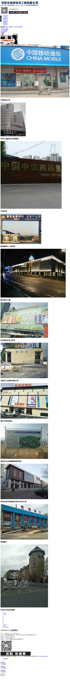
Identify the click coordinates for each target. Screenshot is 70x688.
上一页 (5, 614)
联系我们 (5, 24)
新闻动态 (5, 22)
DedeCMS (45, 656)
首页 (4, 613)
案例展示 (5, 21)
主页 (6, 26)
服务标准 (5, 18)
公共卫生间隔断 (18, 26)
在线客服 (5, 658)
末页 (4, 625)
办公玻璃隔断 (4, 31)
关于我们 (5, 17)
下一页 (5, 624)
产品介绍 (5, 20)
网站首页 (5, 15)
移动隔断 (3, 32)
